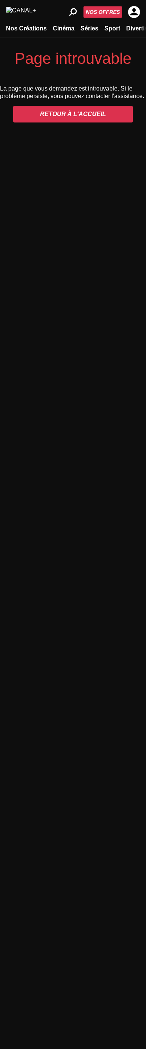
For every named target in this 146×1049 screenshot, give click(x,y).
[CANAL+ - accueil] (21, 12)
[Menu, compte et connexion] (134, 12)
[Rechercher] (73, 12)
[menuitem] (26, 28)
